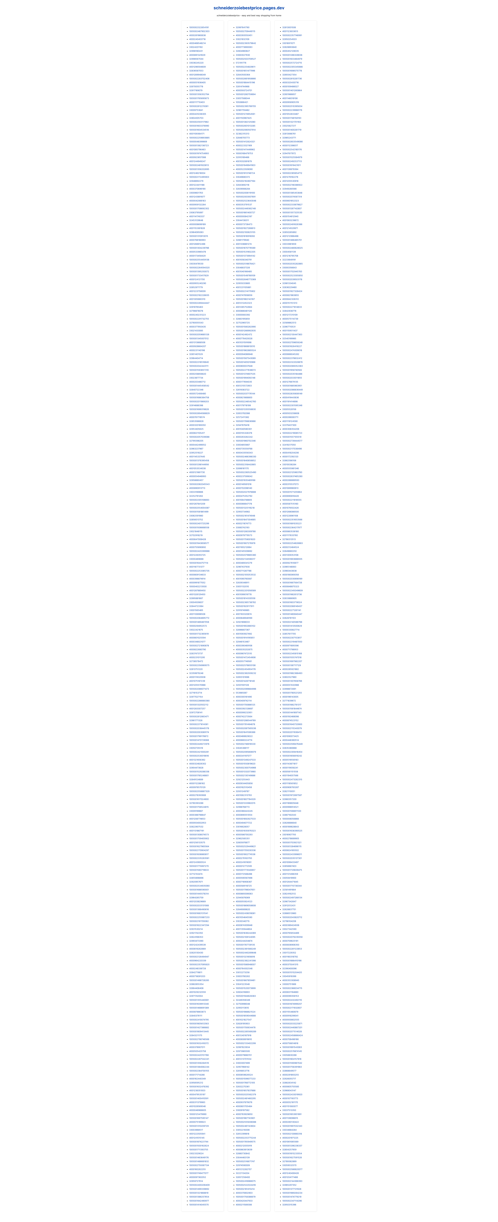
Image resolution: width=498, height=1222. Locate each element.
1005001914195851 (245, 637)
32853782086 (243, 413)
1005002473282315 (292, 779)
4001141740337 (197, 216)
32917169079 (195, 90)
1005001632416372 (199, 1043)
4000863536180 (290, 531)
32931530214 (196, 929)
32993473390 (196, 941)
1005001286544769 (246, 720)
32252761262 (196, 496)
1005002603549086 (292, 141)
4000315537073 (290, 484)
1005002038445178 (199, 728)
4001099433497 (290, 862)
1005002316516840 (199, 362)
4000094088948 (244, 354)
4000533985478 (197, 251)
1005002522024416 (246, 1185)
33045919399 (289, 976)
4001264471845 (290, 881)
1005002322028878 (292, 362)
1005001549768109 (245, 275)
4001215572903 (244, 385)
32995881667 (196, 598)
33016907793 (289, 834)
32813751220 (196, 669)
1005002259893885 (199, 137)
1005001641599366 (245, 732)
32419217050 (289, 444)
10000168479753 (244, 153)
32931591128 (242, 685)
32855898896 (196, 878)
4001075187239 (197, 681)
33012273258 (243, 972)
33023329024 (196, 1153)
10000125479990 (197, 1114)
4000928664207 (197, 346)
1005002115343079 (292, 728)
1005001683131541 (198, 913)
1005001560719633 (199, 870)
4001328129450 (197, 594)
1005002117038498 (292, 448)
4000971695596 (290, 645)
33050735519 (196, 748)
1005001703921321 (291, 842)
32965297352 (289, 1185)
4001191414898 (290, 401)
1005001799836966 (246, 421)
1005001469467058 (199, 622)
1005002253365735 (199, 570)
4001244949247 (197, 161)
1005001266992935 (246, 330)
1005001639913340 (199, 1004)
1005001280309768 (246, 531)
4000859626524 (244, 1074)
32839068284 (243, 188)
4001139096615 (290, 1118)
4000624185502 (290, 850)
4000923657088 (197, 157)
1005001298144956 (199, 464)
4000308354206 (290, 429)
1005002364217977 (292, 527)
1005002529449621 (246, 846)
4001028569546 (197, 1106)
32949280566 (289, 188)
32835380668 (289, 748)
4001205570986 (197, 685)
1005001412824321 (245, 141)
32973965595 (243, 1051)
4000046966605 (197, 1110)
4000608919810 (244, 1039)
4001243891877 (197, 196)
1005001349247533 (246, 759)
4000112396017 (290, 145)
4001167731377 (196, 566)
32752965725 (243, 322)
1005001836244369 (246, 933)
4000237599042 (244, 476)
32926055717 (289, 1078)
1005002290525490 (246, 472)
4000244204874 (244, 941)
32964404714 (196, 358)
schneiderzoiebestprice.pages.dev (249, 7)
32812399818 (242, 1133)
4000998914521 (290, 807)
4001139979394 (290, 169)
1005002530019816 (199, 755)
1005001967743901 (245, 1118)
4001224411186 (197, 185)
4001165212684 (243, 547)
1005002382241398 (246, 960)
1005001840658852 (246, 460)
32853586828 (196, 421)
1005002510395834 (292, 106)
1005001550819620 (245, 763)
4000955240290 (197, 283)
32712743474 (195, 874)
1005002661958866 (246, 78)
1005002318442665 (246, 464)
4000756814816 (290, 1043)
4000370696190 (197, 188)
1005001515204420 (292, 972)
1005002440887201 (292, 1027)
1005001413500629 (292, 626)
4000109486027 (290, 86)
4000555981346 (290, 468)
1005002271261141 (291, 610)
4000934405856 (244, 783)
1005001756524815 (199, 807)
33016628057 (243, 826)
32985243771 (289, 137)
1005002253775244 (246, 1137)
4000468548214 (197, 43)
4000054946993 (197, 476)
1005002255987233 (199, 917)
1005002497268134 (292, 897)
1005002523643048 (246, 200)
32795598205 (196, 440)
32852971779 (196, 287)
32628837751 (289, 909)
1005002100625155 (245, 232)
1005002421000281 (199, 752)
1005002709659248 (292, 342)
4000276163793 (244, 858)
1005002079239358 (292, 937)
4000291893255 (290, 1074)
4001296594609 (197, 66)
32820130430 (196, 952)
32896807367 (243, 629)
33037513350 (289, 1110)
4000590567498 (244, 878)
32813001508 (289, 27)
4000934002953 (197, 822)
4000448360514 (290, 740)
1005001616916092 (245, 236)
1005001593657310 (199, 370)
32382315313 (242, 133)
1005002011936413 (292, 732)
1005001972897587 (292, 795)
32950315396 (289, 1204)
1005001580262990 (246, 326)
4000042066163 (197, 200)
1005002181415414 (245, 1189)
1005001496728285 (199, 980)
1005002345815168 (292, 653)
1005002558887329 (199, 791)
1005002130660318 (292, 1133)
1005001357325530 (292, 212)
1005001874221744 (198, 1141)
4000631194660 (290, 992)
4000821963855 (290, 295)
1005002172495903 (199, 177)
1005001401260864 (292, 90)
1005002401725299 (199, 523)
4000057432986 (290, 685)
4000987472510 (244, 653)
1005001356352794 (199, 94)
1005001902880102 (245, 626)
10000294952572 (198, 626)
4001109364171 (196, 133)
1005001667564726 (292, 582)
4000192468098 (290, 716)
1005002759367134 (199, 1165)
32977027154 (196, 696)
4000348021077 (197, 641)
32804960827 (243, 51)
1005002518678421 (245, 263)
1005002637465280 (292, 476)
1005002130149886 (245, 775)
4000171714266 (197, 1074)
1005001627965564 (199, 846)
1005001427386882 (199, 1027)
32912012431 (288, 905)
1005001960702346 (246, 440)
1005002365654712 (292, 173)
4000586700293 (244, 834)
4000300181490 (244, 696)
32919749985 (242, 610)
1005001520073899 (246, 988)
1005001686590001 (199, 889)
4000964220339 (197, 960)
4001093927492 (244, 633)
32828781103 (289, 618)
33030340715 (243, 921)
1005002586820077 (292, 1169)
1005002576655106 (246, 665)
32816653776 (242, 1070)
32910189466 (242, 157)
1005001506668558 (199, 527)
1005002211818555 (292, 500)
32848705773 (243, 137)
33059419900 (289, 878)
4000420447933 (244, 1200)
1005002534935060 (199, 885)
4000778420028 (244, 338)
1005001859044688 (246, 1015)
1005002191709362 (199, 921)
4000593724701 (244, 90)
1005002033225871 (292, 1023)
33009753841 (196, 110)
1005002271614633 (292, 307)
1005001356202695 (199, 169)
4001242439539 (197, 944)
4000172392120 (290, 456)
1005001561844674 (292, 708)
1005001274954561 (245, 114)
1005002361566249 (246, 948)
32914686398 (196, 405)
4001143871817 (289, 763)
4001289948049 (197, 74)
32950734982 (243, 511)
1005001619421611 (291, 165)
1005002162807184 (245, 181)
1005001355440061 (199, 1000)
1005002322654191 (199, 27)
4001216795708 (290, 255)
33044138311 (242, 220)
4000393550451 (244, 35)
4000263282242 (244, 437)
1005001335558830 (246, 409)
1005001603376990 (199, 125)
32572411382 (242, 417)
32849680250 (289, 551)
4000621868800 (244, 397)
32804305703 (196, 118)
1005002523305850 (292, 275)
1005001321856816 (245, 956)
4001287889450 (197, 590)
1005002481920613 (199, 165)
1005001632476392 (199, 1086)
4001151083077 (290, 1106)
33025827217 (289, 125)
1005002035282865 (292, 263)
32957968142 (243, 1067)
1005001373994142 (245, 255)
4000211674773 (243, 523)
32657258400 (243, 1177)
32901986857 (289, 94)
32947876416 (242, 425)
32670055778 (196, 86)
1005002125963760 (292, 472)
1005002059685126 (199, 334)
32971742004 (196, 996)
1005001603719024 (292, 602)
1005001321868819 (198, 1193)
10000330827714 (290, 629)
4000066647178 (244, 503)
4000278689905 (290, 838)
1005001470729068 (199, 740)
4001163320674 (244, 614)
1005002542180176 (292, 149)
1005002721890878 (199, 645)
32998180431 (196, 51)
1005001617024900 (199, 799)
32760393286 (196, 803)
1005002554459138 (199, 259)
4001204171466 (290, 1177)
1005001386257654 (199, 1196)
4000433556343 (244, 452)
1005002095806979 (246, 752)
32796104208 (289, 921)
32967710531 (289, 326)
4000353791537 (244, 204)
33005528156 (289, 409)
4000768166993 (197, 240)
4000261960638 (197, 35)
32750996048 (243, 1004)
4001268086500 (290, 511)
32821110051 (288, 791)
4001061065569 (290, 1141)
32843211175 (195, 1035)
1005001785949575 (245, 1141)
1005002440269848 (246, 952)
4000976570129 (197, 787)
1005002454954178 (246, 669)
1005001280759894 (246, 94)
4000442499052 (197, 444)
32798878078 (196, 311)
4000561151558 (290, 771)
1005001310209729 (199, 1126)
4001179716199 (243, 405)
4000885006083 (244, 893)
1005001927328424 (292, 291)
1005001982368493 (292, 673)
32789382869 (289, 1161)
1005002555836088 (246, 1122)
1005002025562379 (246, 1094)
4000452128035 (290, 51)
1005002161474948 (245, 515)
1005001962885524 (246, 350)
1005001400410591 (198, 1098)
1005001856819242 (292, 755)
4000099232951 (244, 712)
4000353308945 (290, 980)
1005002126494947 (199, 956)
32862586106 (289, 460)
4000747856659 (244, 295)
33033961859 (289, 244)
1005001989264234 (292, 1193)
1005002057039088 (199, 437)
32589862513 (289, 322)
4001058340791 (244, 259)
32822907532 (196, 826)
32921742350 (196, 933)
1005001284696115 (292, 846)
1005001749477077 (198, 1173)
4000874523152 (290, 720)
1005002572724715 (292, 62)
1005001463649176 (199, 1157)
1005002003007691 (246, 196)
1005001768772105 (245, 1082)
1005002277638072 (246, 370)
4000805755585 (290, 1086)
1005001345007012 (199, 338)
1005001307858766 (292, 681)
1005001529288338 (199, 771)
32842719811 (195, 972)
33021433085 (196, 330)
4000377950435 (197, 326)
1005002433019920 (292, 1094)
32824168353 (196, 937)
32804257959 (289, 1149)
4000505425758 (197, 1051)
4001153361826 (197, 228)
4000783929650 (244, 1114)
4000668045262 (290, 354)
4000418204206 (290, 452)
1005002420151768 (199, 1055)
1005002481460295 (246, 1098)
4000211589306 (244, 1204)
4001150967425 (244, 118)
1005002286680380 (199, 700)
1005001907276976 (245, 543)
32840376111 (195, 1015)
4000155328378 (244, 433)
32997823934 (243, 1047)
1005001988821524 (245, 1011)
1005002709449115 (245, 31)
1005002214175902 (245, 291)
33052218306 (243, 1130)
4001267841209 (197, 503)
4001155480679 (290, 1011)
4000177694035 (244, 381)
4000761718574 (197, 417)
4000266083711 (290, 417)
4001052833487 (290, 114)
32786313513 (289, 539)
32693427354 (289, 74)
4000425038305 (197, 114)
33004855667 (243, 444)
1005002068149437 (292, 606)
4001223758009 (197, 291)
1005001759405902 (199, 838)
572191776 (241, 62)
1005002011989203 (199, 401)
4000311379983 (197, 1102)
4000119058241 (290, 767)
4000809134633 (197, 574)
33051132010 (242, 586)
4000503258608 (290, 413)
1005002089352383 (292, 366)
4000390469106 (244, 645)
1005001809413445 (199, 1031)
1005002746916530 (245, 744)
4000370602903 (244, 1193)
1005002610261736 (292, 78)
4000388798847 (197, 815)
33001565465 (196, 610)
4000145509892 (244, 551)
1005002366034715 (292, 988)
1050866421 (242, 102)
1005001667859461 (245, 980)
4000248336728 (197, 968)
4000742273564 (244, 716)
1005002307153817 (292, 637)
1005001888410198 (292, 960)
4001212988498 (290, 236)
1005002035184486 (292, 374)
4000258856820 (197, 374)
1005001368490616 (199, 909)
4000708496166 (290, 1039)
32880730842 (243, 1153)
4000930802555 (290, 1019)
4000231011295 (197, 657)
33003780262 (243, 976)
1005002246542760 (246, 401)
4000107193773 (290, 1098)
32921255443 (243, 779)
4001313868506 (197, 342)
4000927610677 (290, 563)
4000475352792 (244, 496)
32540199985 (289, 338)
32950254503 (289, 39)
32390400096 (289, 968)
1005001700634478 (245, 1027)
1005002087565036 (246, 728)
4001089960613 (290, 488)
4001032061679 (244, 161)
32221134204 (242, 1173)
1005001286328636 (292, 55)
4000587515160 (290, 503)
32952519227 (196, 452)
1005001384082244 (199, 1067)
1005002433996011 (292, 854)
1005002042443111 (198, 366)
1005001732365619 (199, 633)
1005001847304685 (246, 519)
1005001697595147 (199, 1118)
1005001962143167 (245, 299)
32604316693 (243, 992)
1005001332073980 (246, 771)
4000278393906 (197, 795)
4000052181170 (290, 1102)
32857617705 (289, 633)
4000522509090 (244, 169)
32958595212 (196, 1082)
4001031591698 (243, 342)
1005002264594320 (199, 267)
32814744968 (242, 86)
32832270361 (243, 1086)
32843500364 (243, 74)
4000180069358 (290, 574)
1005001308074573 (199, 834)
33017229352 (289, 952)
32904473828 (196, 767)
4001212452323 (244, 303)
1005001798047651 (245, 889)
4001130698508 (197, 614)
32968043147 (289, 1090)
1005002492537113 (292, 161)
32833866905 (289, 598)
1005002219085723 (292, 433)
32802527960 (289, 677)
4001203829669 (197, 901)
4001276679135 (290, 381)
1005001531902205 (245, 251)
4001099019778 (244, 594)
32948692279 (196, 181)
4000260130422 (290, 1122)
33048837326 (243, 267)
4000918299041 (290, 1015)
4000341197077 (243, 755)
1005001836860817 (199, 854)
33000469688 (196, 559)
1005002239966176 (292, 110)
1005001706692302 (199, 208)
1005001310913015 (198, 236)
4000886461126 (244, 311)
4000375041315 (290, 964)
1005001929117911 (245, 606)
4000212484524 (290, 547)
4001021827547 (244, 1019)
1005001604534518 (199, 129)
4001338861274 (244, 244)
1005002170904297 (199, 850)
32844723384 (196, 606)
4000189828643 (290, 826)
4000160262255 (197, 1169)
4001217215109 (290, 314)
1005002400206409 (199, 1185)
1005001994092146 (245, 377)
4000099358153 (290, 996)
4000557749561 (244, 661)
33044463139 (243, 1157)
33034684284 (289, 1130)
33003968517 (196, 1130)
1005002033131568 (199, 905)
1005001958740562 (292, 370)
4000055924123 (244, 901)
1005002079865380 (246, 555)
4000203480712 (197, 381)
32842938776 (289, 311)
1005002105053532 (246, 574)
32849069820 (243, 909)
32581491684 (289, 889)
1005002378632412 (292, 358)
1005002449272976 (199, 744)
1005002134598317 (245, 559)
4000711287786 (243, 570)
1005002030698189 (292, 578)
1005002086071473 (199, 689)
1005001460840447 (292, 614)
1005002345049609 (292, 590)
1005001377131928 (291, 1189)
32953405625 (196, 429)
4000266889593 (290, 480)
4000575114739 (290, 318)
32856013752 (196, 519)
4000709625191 (290, 941)
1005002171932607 (292, 1007)
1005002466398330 (246, 456)
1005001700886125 (245, 704)
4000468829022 (244, 736)
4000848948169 (244, 618)
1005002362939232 (246, 673)
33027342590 (289, 929)
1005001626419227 (292, 346)
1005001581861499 (198, 511)
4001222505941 (197, 1133)
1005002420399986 (199, 551)
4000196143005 (290, 696)
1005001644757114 (198, 563)
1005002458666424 (292, 1035)
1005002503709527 (246, 59)
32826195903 (243, 1023)
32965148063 (289, 566)
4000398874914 (197, 578)
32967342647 (289, 901)
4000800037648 (244, 366)
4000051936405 (197, 82)
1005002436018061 (245, 913)
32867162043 (289, 815)
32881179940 (242, 240)
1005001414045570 (199, 1204)
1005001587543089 (246, 358)
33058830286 (289, 1055)
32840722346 (196, 389)
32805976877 (243, 842)
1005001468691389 (199, 1007)
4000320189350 (197, 425)
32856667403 (289, 866)
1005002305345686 (292, 66)
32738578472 (196, 661)
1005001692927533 (246, 818)
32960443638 (289, 570)
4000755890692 (197, 547)
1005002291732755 (199, 318)
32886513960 (289, 913)
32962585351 (243, 838)
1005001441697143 (291, 712)
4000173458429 (197, 255)
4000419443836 (290, 397)
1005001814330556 (245, 598)
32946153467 (243, 641)
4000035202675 (244, 649)
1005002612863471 (199, 716)
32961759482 (243, 110)
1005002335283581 (199, 858)
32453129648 (196, 220)
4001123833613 (290, 31)
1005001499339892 (199, 1189)
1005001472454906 (246, 657)
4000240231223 (197, 314)
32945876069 (243, 897)
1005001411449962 (245, 149)
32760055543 (196, 322)
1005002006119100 (245, 192)
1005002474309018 (292, 350)
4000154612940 (290, 216)
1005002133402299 (246, 1043)
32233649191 (289, 259)
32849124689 (196, 779)
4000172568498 (244, 874)
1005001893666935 (292, 559)
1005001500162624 (199, 1145)
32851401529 (196, 354)
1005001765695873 (199, 98)
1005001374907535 (245, 374)
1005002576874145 (292, 1051)
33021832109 (242, 39)
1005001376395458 (199, 460)
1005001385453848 (292, 192)
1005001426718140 (245, 681)
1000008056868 (290, 818)
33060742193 (242, 527)
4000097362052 (197, 1177)
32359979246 (196, 673)
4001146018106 (290, 98)
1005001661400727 (245, 212)
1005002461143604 (245, 1126)
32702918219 (196, 535)
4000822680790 (197, 649)
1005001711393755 (198, 1149)
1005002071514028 (292, 1031)
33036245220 (196, 62)
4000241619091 (243, 862)
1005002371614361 (198, 724)
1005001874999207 (292, 1004)
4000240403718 (197, 39)
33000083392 (243, 314)
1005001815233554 (292, 1153)
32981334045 (289, 283)
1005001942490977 (199, 1200)
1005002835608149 (292, 393)
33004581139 (289, 251)
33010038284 (289, 464)
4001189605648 (290, 803)
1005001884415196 (245, 82)
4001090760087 (244, 578)
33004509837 (196, 602)
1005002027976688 (246, 492)
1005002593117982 (199, 122)
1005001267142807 (292, 208)
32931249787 (242, 791)
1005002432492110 (292, 1000)
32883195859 (243, 318)
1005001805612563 (199, 1023)
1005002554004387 (199, 507)
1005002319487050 (292, 641)
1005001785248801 (199, 775)
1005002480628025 (292, 248)
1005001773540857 (245, 870)
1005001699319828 (199, 409)
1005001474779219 (291, 1196)
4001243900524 (197, 862)
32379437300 (289, 425)
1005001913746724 (245, 173)
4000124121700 (197, 279)
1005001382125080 (245, 122)
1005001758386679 (245, 1196)
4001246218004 (197, 173)
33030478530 (196, 263)
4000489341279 (244, 563)
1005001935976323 (246, 830)
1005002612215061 (198, 106)
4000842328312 (290, 299)
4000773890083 (244, 47)
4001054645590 (244, 917)
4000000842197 (244, 216)
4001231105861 (243, 287)
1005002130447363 (292, 334)
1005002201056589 (246, 590)
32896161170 (242, 468)
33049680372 (243, 177)
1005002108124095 (245, 937)
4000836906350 (290, 944)
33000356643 (289, 267)
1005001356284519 (199, 1063)
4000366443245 (244, 811)
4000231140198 (197, 350)
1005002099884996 (246, 689)
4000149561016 (243, 484)
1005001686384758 (199, 397)
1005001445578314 (199, 893)
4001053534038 (197, 468)
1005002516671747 (245, 1161)
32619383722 (243, 389)
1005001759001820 (245, 539)
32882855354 (196, 984)
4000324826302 (197, 763)
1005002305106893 (199, 500)
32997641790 (242, 27)
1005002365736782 (246, 602)
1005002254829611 (245, 66)
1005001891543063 (292, 1047)
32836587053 (196, 70)
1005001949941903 (245, 165)
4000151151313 (289, 303)
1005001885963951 (292, 385)
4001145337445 (197, 456)
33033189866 (196, 492)
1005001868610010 (245, 346)
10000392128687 (244, 708)
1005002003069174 (199, 732)
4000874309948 (244, 925)
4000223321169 (244, 145)
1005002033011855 (292, 377)
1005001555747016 (292, 657)
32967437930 (243, 566)
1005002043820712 (292, 917)
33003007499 (243, 1063)
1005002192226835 (199, 295)
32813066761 (289, 133)
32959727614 (196, 1181)
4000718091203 (197, 976)
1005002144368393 (292, 1181)
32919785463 (196, 307)
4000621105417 (197, 433)
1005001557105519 (291, 437)
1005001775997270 (199, 866)
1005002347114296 (292, 1200)
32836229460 (289, 287)
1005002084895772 (199, 618)
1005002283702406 (199, 78)
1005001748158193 (291, 118)
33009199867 (196, 811)
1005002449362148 (246, 208)
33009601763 (196, 192)
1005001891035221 (292, 523)
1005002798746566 (199, 1039)
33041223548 (243, 984)
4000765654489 (290, 933)
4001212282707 (244, 1169)
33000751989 (289, 984)
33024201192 (196, 47)
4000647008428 (197, 539)
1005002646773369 (246, 279)
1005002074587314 (292, 196)
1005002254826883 (292, 543)
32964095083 (196, 232)
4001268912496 (197, 244)
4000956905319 (290, 102)
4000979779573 (244, 535)
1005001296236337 (292, 1145)
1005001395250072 (199, 271)
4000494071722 (244, 822)
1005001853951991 (292, 1114)
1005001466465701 (292, 240)
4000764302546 (244, 968)
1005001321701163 (291, 122)
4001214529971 (290, 228)
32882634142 (289, 1082)
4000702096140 (244, 488)
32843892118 (242, 185)
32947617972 (289, 153)
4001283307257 (197, 708)
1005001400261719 (291, 129)
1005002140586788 (292, 622)
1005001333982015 (245, 803)
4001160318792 (290, 956)
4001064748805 (244, 500)
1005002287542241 (199, 1059)
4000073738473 (244, 224)
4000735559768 (244, 448)
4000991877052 (197, 582)
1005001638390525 (292, 830)
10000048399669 (198, 141)
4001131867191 (196, 830)
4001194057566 (290, 775)
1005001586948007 (246, 964)
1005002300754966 (246, 767)
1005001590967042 (292, 1063)
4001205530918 (290, 181)
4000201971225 (290, 1137)
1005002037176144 (245, 393)
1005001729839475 (292, 870)
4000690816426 (290, 496)
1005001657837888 (245, 1090)
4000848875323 (290, 586)
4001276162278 (290, 177)
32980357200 (289, 799)
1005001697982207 (292, 661)
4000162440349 (197, 1078)
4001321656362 (197, 759)
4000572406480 (197, 393)
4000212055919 (244, 1145)
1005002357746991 (292, 35)
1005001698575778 (292, 70)
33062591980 (196, 515)
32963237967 (196, 448)
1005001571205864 (292, 492)
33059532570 (289, 1165)
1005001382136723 (199, 145)
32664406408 (196, 988)
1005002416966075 (246, 1181)
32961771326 (195, 720)
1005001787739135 (245, 944)
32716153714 (195, 692)
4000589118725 (244, 885)
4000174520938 (197, 677)
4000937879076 (244, 1102)
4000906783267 (290, 787)
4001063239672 (290, 220)
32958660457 (196, 480)
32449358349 (243, 1000)
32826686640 (289, 822)
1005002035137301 (292, 858)
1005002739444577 (292, 440)
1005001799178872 (198, 736)
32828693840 (289, 47)
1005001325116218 (245, 507)
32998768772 (243, 807)
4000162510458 (244, 787)
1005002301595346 (292, 405)
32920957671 (196, 881)
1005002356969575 (199, 665)
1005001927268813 (245, 228)
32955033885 (243, 283)
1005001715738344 (292, 885)
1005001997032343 (292, 1126)
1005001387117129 (291, 665)
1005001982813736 (292, 594)
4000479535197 (197, 1094)
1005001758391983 (292, 1067)
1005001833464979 (292, 59)
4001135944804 (244, 929)
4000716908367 (244, 881)
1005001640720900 (292, 724)
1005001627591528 (292, 1157)
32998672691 (289, 689)
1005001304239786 (199, 248)
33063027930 (243, 55)
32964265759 (196, 897)
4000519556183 (290, 759)
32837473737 (196, 653)
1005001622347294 (199, 925)
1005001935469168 (245, 480)
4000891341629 (197, 55)
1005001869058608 (246, 905)
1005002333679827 (292, 204)
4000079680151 (244, 1055)
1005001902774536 (245, 854)
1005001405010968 (245, 362)
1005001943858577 (199, 543)
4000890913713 (197, 488)
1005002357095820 (199, 964)
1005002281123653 (292, 948)
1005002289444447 (199, 303)
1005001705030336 (246, 850)
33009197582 (243, 1110)
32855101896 (242, 677)
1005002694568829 (199, 413)
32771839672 (289, 700)
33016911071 (288, 43)
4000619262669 (197, 948)
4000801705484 (244, 1106)
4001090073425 (290, 736)
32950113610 (242, 1007)
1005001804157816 (291, 1059)
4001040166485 (244, 271)
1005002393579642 (246, 43)
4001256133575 (197, 842)
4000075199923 (197, 1122)
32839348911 (242, 582)
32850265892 (289, 232)
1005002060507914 (246, 129)
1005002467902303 (199, 31)
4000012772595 (244, 866)
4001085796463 (197, 149)
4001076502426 (290, 507)
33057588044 (243, 98)
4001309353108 (290, 555)
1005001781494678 (245, 724)
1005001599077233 (245, 1078)
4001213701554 (243, 1059)
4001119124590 (290, 421)
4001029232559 (197, 992)
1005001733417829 (199, 275)
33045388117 (242, 748)
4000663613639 (244, 1149)
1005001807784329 (245, 799)
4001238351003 (197, 1090)
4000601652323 (290, 200)
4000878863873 (197, 1011)
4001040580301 (244, 429)
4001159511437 (290, 330)
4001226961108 (290, 515)
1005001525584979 (292, 157)
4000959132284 (197, 204)
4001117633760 (290, 535)
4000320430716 (290, 82)
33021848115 (195, 531)
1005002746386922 (292, 185)
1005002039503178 (292, 279)
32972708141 (195, 712)
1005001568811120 (291, 811)
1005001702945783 (292, 271)
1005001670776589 (245, 248)
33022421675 (196, 629)
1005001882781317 (291, 704)
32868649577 (289, 1070)
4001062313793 (244, 795)
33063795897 (196, 212)
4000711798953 (290, 649)
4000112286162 (197, 783)
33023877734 (196, 377)
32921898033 (243, 622)
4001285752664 (244, 307)
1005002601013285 (245, 125)
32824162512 (289, 893)
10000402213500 (198, 586)
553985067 (241, 692)
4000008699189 (197, 224)
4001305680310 (197, 299)
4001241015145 (197, 1137)
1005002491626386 (292, 224)
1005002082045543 (199, 484)
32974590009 (243, 1165)
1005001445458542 (199, 385)
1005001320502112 (198, 704)
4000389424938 (290, 925)
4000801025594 (197, 637)
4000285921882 (290, 669)
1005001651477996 (245, 70)
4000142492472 (244, 334)
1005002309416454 (292, 752)
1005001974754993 (199, 153)
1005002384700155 (199, 1070)
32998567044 (196, 59)
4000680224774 (244, 740)
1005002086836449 (292, 389)
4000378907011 (197, 1047)
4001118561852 (290, 783)
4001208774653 (197, 818)
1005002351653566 (292, 519)
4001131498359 (290, 874)
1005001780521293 (292, 692)
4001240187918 (243, 1035)
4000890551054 (244, 815)
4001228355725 (197, 555)
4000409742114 (244, 700)
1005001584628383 (246, 996)
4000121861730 (197, 472)
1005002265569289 (246, 1031)
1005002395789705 (246, 106)
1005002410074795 (199, 1019)
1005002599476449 (292, 744)
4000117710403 (197, 102)
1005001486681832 (199, 1161)
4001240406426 (290, 1173)
